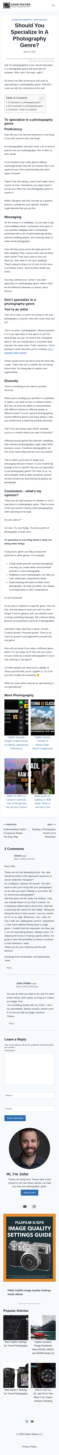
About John (29, 1192)
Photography (40, 20)
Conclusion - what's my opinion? (22, 109)
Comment (10, 1050)
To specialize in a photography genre (24, 102)
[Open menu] (53, 5)
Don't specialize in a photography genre (25, 106)
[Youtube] (24, 1206)
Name (9, 1095)
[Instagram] (34, 1206)
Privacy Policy (29, 1446)
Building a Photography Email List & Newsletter (44, 831)
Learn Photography (22, 20)
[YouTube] (32, 1421)
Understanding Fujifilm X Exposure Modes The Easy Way (14, 831)
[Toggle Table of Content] (40, 98)
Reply (8, 968)
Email (9, 1108)
